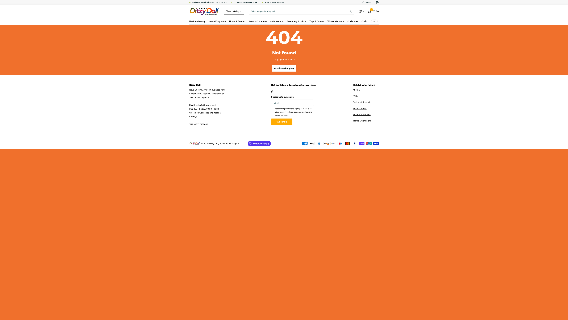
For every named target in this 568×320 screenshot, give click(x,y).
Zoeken (350, 11)
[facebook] (271, 91)
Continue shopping (284, 68)
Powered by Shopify (229, 143)
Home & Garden (237, 21)
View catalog (233, 11)
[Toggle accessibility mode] (377, 2)
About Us (357, 90)
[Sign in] (361, 11)
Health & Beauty (197, 21)
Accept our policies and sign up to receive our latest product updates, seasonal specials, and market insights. (293, 112)
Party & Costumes (258, 21)
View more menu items (374, 21)
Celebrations (276, 21)
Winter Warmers (335, 21)
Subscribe (281, 121)
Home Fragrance (217, 21)
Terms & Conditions (362, 121)
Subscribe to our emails (282, 97)
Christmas (352, 21)
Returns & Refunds (362, 114)
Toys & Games (316, 21)
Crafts (365, 21)
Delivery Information (362, 102)
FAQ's (355, 96)
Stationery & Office (296, 21)
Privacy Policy (360, 108)
